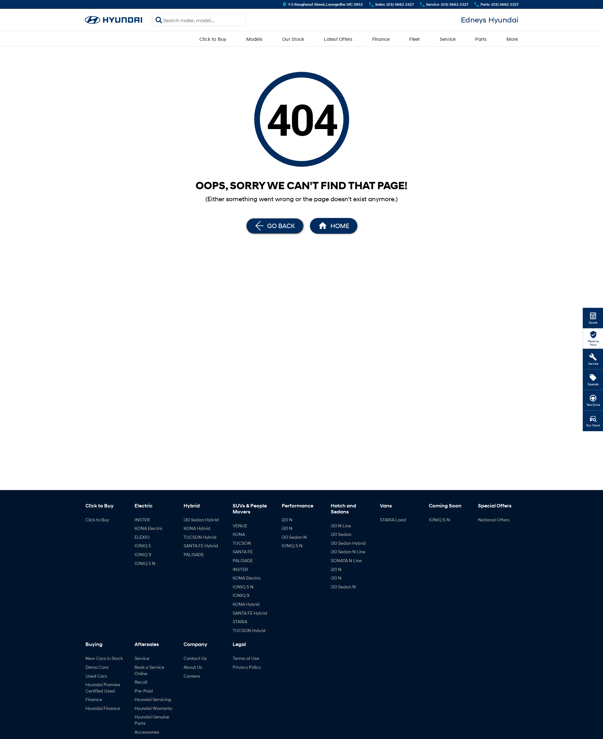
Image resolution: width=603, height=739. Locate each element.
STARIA (240, 621)
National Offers (494, 519)
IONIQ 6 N (439, 519)
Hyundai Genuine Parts (152, 720)
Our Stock (293, 39)
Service (448, 39)
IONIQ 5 (143, 545)
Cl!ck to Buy (213, 39)
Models (254, 39)
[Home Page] (113, 20)
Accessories (147, 732)
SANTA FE (243, 551)
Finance (381, 39)
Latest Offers (338, 39)
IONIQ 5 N (145, 563)
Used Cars (96, 676)
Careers (192, 676)
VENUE (240, 525)
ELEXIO (142, 537)
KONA (239, 534)
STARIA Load (393, 519)
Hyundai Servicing (153, 699)
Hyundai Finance (102, 708)
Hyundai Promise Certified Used (102, 687)
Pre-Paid (144, 690)
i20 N (287, 519)
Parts (481, 39)
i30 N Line (341, 525)
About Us (193, 667)
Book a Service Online (149, 670)
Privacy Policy (247, 667)
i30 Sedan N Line (348, 551)
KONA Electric (149, 528)
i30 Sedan (341, 534)
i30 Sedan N (294, 537)
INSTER (142, 519)
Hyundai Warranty (153, 708)
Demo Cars (97, 667)
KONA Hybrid (197, 528)
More (512, 39)
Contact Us (195, 658)
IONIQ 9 (143, 554)
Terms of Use (246, 658)
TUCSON (242, 543)
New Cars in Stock (104, 658)
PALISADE (194, 554)
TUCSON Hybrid (200, 537)
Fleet (414, 39)
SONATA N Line (346, 560)
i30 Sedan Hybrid (201, 519)
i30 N (287, 528)
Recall (141, 682)
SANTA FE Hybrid (201, 545)
